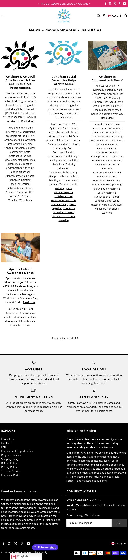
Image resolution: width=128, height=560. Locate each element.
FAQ (3, 447)
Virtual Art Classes (20, 196)
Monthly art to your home (20, 175)
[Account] (104, 15)
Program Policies (11, 455)
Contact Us (7, 439)
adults (26, 135)
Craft (27, 151)
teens (73, 204)
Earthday (71, 164)
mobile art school (20, 171)
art (32, 135)
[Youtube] (124, 3)
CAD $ (117, 15)
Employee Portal (10, 475)
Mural (62, 184)
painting (26, 179)
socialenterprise (64, 196)
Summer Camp (14, 192)
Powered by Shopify (35, 552)
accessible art (13, 135)
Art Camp (30, 139)
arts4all (18, 143)
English (22, 556)
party (69, 188)
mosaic (54, 184)
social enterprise (20, 183)
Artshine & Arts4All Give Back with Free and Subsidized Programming (21, 82)
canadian (19, 147)
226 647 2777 (94, 499)
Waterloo (64, 220)
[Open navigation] (28, 16)
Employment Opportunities (17, 451)
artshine (28, 143)
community (16, 151)
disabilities (14, 163)
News (34, 29)
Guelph (53, 176)
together (29, 192)
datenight (73, 156)
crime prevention (57, 156)
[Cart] (125, 15)
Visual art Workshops (20, 200)
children (31, 147)
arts (10, 143)
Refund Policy (9, 463)
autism (77, 140)
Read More (27, 121)
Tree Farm (69, 208)
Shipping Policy (10, 459)
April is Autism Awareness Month (20, 271)
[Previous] (38, 3)
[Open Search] (98, 15)
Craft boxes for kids (20, 155)
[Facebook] (105, 3)
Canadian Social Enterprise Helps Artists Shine (64, 80)
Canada (8, 147)
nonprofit (15, 179)
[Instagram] (110, 3)
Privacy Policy (9, 467)
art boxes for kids (14, 139)
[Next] (89, 3)
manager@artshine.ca (87, 515)
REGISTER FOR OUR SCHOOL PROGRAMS (64, 3)
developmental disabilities (20, 159)
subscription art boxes (20, 188)
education (26, 163)
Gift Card (6, 443)
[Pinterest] (120, 3)
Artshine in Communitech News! (107, 78)
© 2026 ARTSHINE (11, 552)
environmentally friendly (20, 167)
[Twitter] (115, 3)
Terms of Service (10, 471)
